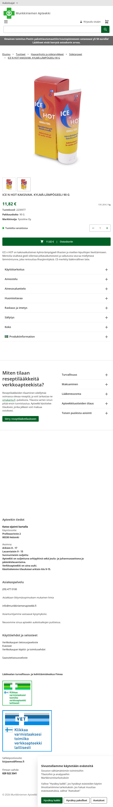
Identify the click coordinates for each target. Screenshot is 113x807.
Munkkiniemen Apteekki (33, 13)
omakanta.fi (8, 400)
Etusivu (6, 54)
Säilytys (9, 317)
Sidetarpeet (75, 54)
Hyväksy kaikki (52, 800)
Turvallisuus (69, 374)
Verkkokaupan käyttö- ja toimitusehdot (23, 649)
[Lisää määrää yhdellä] (107, 228)
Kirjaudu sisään (92, 21)
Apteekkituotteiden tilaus (78, 403)
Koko (8, 327)
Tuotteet (20, 54)
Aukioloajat (8, 3)
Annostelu (11, 279)
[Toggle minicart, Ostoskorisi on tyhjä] (106, 21)
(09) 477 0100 (9, 589)
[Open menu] (6, 21)
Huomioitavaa (14, 298)
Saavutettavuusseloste (15, 657)
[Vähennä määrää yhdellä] (93, 228)
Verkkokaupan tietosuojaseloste (20, 642)
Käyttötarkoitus (14, 269)
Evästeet (7, 646)
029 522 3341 (9, 773)
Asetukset (98, 800)
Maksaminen (70, 384)
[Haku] (105, 29)
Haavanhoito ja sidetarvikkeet (47, 54)
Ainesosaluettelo (15, 288)
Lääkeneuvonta (71, 394)
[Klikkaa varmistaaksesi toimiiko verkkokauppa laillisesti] (56, 693)
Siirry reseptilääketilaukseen (20, 418)
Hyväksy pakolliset (76, 800)
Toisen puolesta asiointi (77, 413)
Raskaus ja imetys (16, 308)
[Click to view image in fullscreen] (56, 120)
